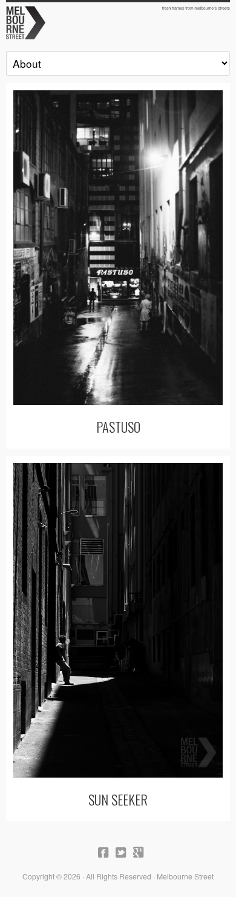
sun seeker (118, 799)
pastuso (118, 426)
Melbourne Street (118, 22)
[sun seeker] (118, 620)
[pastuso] (118, 247)
